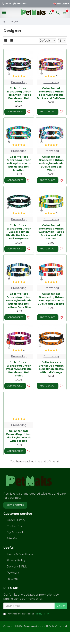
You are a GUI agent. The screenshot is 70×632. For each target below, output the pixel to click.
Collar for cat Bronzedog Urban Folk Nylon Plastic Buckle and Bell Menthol (18, 163)
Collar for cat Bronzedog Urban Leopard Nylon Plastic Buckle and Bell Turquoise (18, 232)
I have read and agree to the (28, 613)
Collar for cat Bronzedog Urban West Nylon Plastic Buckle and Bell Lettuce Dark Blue (18, 300)
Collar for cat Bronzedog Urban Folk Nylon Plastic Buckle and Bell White (51, 163)
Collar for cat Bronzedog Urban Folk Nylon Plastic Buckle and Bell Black (18, 94)
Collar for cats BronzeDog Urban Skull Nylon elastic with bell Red (18, 436)
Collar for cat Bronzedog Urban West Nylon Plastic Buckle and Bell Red (51, 298)
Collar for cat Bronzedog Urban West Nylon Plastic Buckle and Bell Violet (18, 369)
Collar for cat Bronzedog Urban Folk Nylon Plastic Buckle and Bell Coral (51, 93)
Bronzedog (19, 82)
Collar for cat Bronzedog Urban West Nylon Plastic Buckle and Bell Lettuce (51, 232)
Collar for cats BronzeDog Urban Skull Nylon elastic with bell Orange (51, 367)
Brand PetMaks (15, 505)
